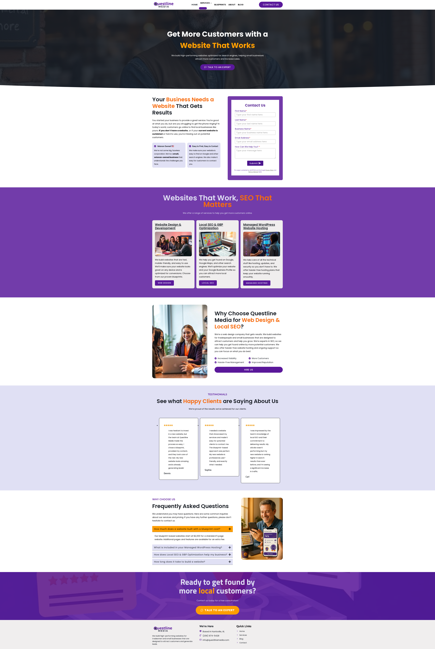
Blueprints (220, 4)
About (231, 4)
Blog (240, 4)
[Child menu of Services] (203, 8)
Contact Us (271, 4)
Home (195, 4)
